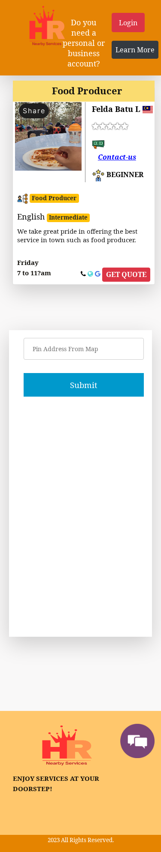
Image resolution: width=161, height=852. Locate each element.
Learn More (135, 49)
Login (128, 22)
